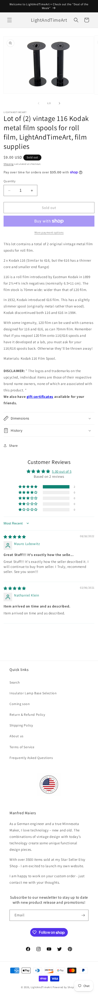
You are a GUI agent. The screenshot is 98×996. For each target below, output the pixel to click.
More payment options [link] (49, 232)
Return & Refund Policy (27, 714)
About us (17, 736)
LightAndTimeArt (41, 987)
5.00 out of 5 (61, 471)
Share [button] (13, 445)
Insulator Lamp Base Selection (33, 693)
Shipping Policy (21, 725)
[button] (9, 20)
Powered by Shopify (65, 987)
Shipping (9, 164)
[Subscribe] (83, 915)
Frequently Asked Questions (31, 758)
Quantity (9, 181)
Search (15, 682)
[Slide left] (38, 103)
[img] (15, 536)
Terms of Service (22, 747)
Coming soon (20, 704)
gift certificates (40, 396)
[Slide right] (59, 103)
